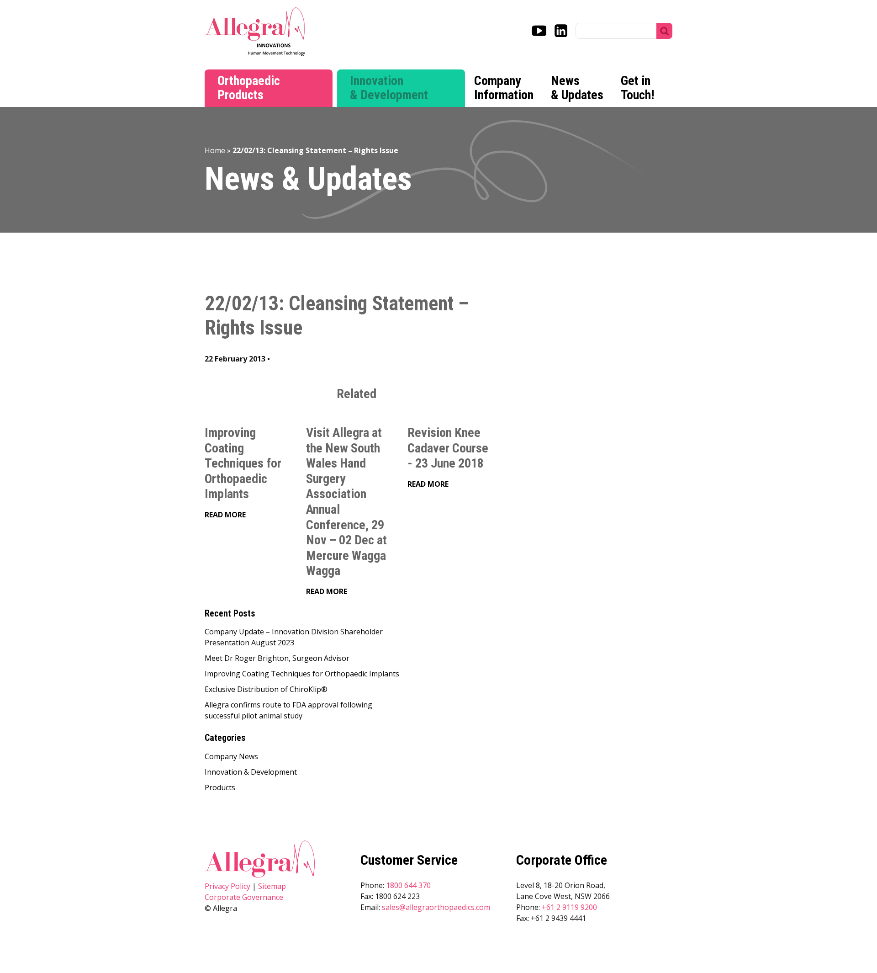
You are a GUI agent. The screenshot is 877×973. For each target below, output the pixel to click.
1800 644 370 (408, 885)
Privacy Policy (227, 886)
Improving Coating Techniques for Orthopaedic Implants (243, 463)
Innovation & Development (389, 87)
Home (215, 150)
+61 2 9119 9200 (569, 907)
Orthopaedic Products (248, 87)
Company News (231, 756)
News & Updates (577, 87)
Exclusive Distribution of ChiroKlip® (266, 689)
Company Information (504, 87)
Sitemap (272, 886)
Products (220, 787)
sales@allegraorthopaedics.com (436, 907)
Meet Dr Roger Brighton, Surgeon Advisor (277, 658)
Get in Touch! (637, 87)
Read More (225, 515)
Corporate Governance (244, 897)
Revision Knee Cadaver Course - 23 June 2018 (447, 448)
